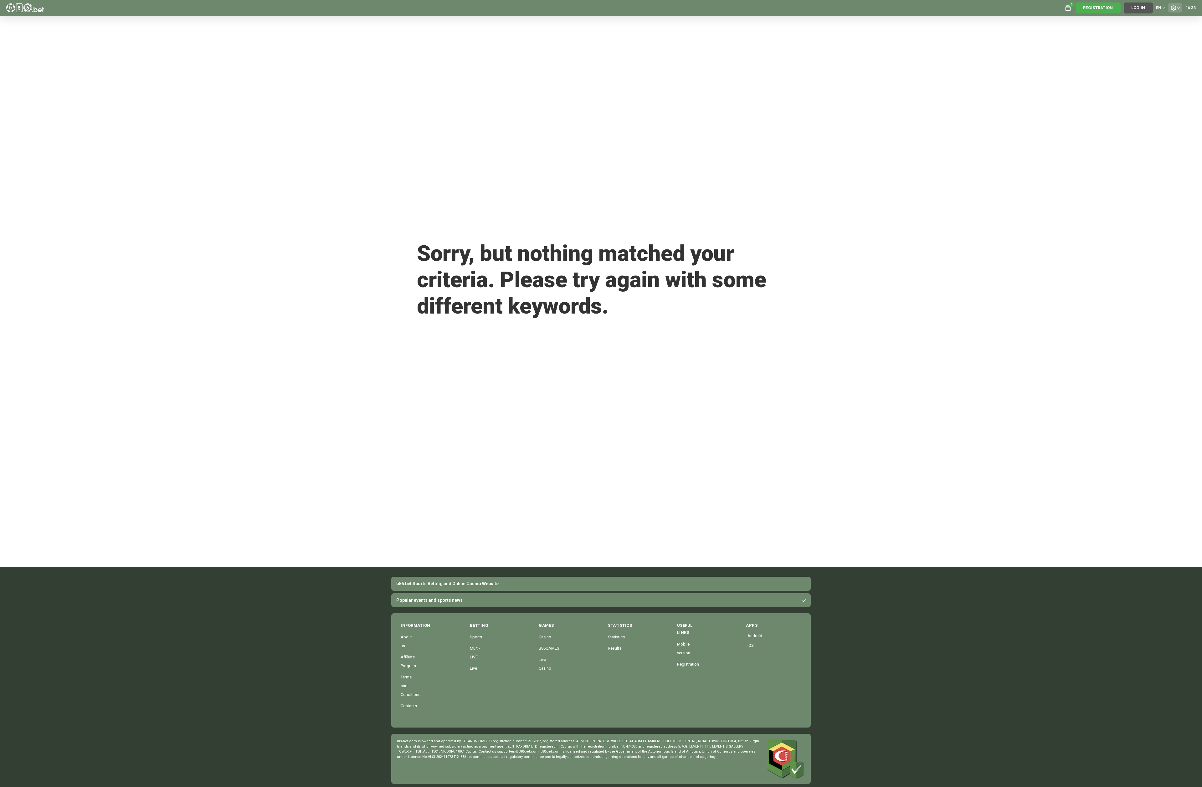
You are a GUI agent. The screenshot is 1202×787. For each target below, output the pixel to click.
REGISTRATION (1098, 7)
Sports (476, 637)
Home (437, 332)
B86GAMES (549, 648)
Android (748, 635)
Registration (688, 664)
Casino (545, 637)
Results (614, 648)
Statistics (616, 637)
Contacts (409, 705)
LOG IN (1138, 7)
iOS (748, 645)
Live (473, 668)
